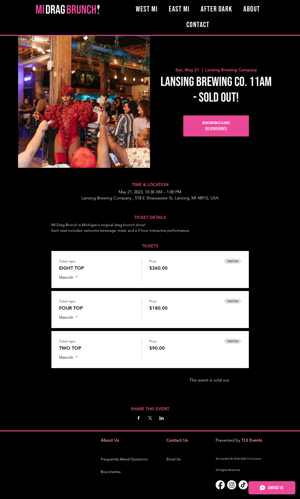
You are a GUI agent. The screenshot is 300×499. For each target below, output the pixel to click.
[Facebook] (220, 484)
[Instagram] (231, 484)
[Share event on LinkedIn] (161, 418)
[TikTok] (243, 484)
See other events (216, 128)
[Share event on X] (150, 418)
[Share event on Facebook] (138, 418)
